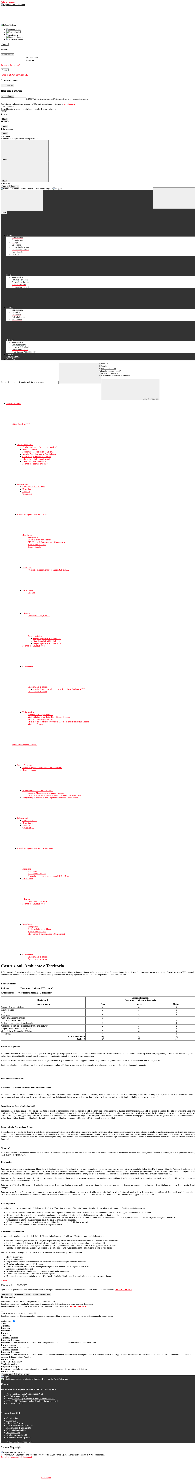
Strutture (26, 491)
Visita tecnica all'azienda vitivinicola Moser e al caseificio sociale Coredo (58, 722)
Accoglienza (33, 537)
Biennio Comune (29, 449)
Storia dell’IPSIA (29, 820)
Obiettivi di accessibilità (16, 1430)
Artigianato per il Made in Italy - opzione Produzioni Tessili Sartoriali (51, 798)
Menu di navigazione (150, 399)
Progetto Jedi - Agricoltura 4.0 (40, 714)
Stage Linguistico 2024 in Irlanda (47, 643)
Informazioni (22, 484)
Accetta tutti (41, 1294)
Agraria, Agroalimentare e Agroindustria (39, 454)
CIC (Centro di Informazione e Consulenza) (46, 542)
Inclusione (27, 567)
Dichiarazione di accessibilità (18, 1428)
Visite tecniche (28, 712)
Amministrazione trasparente (18, 1437)
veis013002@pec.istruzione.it (34, 1401)
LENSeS (31, 593)
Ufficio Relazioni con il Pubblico (20, 1425)
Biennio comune (29, 770)
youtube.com (7, 1321)
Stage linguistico (35, 636)
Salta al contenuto (8, 2)
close (4, 212)
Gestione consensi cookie (17, 1435)
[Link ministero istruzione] (13, 4)
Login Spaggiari (69, 104)
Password (30, 60)
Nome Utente (32, 57)
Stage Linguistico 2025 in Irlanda (47, 641)
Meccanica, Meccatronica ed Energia (37, 452)
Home (103, 364)
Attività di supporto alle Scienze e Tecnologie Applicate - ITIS (59, 689)
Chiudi (4, 119)
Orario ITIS (27, 494)
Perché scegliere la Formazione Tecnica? (39, 447)
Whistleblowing (13, 1432)
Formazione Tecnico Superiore (35, 464)
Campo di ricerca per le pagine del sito (17, 382)
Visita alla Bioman (35, 724)
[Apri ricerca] (174, 198)
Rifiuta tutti (23, 1294)
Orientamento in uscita (37, 691)
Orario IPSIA (28, 828)
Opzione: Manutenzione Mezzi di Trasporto (46, 793)
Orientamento (28, 666)
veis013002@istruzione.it (33, 1399)
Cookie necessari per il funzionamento (17, 1313)
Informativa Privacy (14, 1423)
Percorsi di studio (108, 368)
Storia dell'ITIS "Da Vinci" (33, 487)
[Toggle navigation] (22, 200)
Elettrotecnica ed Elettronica (34, 461)
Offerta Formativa (109, 373)
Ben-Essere (27, 535)
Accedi (4, 44)
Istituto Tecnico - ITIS (110, 371)
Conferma (14, 186)
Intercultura (32, 871)
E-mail (29, 99)
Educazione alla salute (37, 544)
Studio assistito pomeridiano (39, 540)
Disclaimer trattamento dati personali (16, 1457)
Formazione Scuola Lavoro (33, 646)
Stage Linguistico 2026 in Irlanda (47, 638)
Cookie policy (12, 1418)
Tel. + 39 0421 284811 (19, 1396)
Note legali (11, 1421)
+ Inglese (26, 613)
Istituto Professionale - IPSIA (24, 745)
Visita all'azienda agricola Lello (41, 719)
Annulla (5, 186)
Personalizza (7, 1294)
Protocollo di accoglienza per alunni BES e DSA (48, 570)
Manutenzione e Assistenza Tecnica (37, 790)
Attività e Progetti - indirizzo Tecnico (33, 514)
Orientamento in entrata (38, 687)
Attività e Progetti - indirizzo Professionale (35, 848)
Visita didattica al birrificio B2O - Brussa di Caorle (49, 717)
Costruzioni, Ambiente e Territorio (36, 456)
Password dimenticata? (10, 65)
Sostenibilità (27, 590)
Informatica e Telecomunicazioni (36, 459)
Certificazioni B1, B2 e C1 (39, 616)
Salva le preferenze (21, 1374)
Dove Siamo (27, 489)
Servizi (104, 366)
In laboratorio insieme (37, 874)
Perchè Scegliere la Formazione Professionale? (42, 767)
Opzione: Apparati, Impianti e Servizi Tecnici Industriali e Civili (54, 795)
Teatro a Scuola (34, 547)
